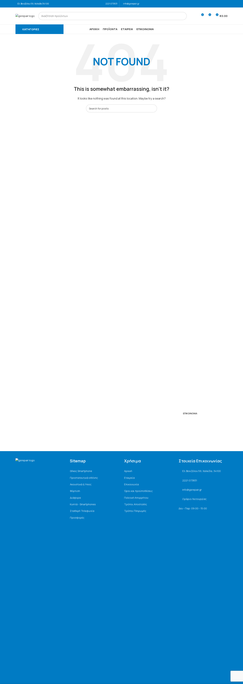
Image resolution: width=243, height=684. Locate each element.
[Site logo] (25, 16)
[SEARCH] (183, 16)
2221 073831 (111, 3)
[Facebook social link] (220, 3)
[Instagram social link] (225, 3)
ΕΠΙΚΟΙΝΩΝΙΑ (190, 413)
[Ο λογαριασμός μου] (194, 16)
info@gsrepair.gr (131, 3)
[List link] (94, 471)
